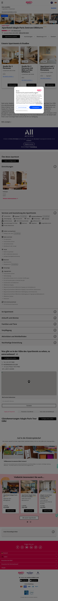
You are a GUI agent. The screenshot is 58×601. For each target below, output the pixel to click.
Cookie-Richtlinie (39, 103)
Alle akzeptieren (35, 107)
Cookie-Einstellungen (22, 107)
